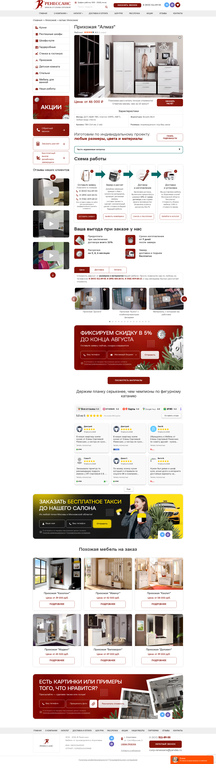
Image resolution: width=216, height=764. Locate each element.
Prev (53, 177)
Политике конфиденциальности (95, 364)
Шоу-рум (118, 13)
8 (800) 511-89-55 (152, 5)
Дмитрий (125, 426)
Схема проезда (128, 744)
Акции (149, 13)
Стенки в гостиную (51, 53)
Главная (43, 13)
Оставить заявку (87, 216)
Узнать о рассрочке (142, 216)
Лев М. (161, 426)
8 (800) (159, 737)
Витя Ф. (161, 458)
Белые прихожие (68, 21)
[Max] (172, 5)
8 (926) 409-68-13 (152, 8)
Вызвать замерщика (114, 216)
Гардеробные (47, 47)
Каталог (78, 13)
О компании (60, 13)
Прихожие (50, 21)
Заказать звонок (127, 5)
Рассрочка (134, 13)
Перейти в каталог (170, 216)
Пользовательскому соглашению (120, 364)
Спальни (44, 73)
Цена (81, 270)
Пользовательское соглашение (123, 760)
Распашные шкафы (50, 34)
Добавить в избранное (130, 751)
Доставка (99, 270)
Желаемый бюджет (124, 355)
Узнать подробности (170, 137)
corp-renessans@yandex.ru (165, 750)
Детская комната (49, 66)
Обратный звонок (165, 744)
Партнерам (153, 731)
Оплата (118, 270)
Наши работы (47, 89)
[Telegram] (166, 5)
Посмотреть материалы (128, 380)
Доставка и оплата (98, 13)
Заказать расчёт (170, 102)
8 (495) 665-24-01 (151, 2)
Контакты (177, 13)
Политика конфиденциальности (93, 760)
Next (53, 275)
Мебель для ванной (46, 81)
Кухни (42, 27)
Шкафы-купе (46, 40)
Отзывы (163, 13)
